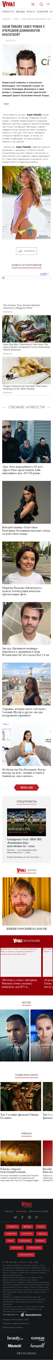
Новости (12, 1227)
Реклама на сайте (39, 1211)
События (10, 1234)
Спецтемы (25, 1241)
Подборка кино (26, 1075)
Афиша (26, 1134)
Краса (41, 1227)
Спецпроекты (27, 802)
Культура (27, 1234)
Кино (10, 1241)
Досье (26, 1003)
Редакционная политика (13, 1327)
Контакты (21, 1211)
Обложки (17, 1248)
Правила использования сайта (15, 1319)
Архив (16, 19)
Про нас (9, 1211)
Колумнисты (26, 1255)
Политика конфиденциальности (16, 1323)
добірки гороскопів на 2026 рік (26, 929)
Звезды (27, 1227)
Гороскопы (34, 1248)
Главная (6, 19)
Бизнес (40, 1241)
